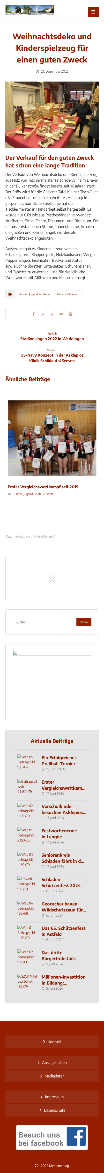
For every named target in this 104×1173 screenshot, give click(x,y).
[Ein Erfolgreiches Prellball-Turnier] (27, 764)
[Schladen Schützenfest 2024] (27, 886)
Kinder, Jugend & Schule (34, 294)
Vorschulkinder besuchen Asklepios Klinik (62, 812)
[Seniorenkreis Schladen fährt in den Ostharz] (27, 861)
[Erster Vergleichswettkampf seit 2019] (27, 788)
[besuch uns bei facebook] (52, 1137)
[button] (93, 12)
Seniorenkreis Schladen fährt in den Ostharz (64, 861)
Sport (49, 494)
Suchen (84, 622)
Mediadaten (55, 1076)
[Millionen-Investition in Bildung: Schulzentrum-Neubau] (27, 983)
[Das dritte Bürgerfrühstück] (27, 959)
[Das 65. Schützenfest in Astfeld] (27, 934)
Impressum (54, 1096)
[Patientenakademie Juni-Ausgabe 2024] (52, 682)
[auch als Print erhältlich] (29, 10)
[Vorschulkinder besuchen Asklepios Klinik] (27, 812)
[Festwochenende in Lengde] (27, 837)
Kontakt (54, 1041)
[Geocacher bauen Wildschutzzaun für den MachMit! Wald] (27, 910)
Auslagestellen (54, 1062)
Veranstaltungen (68, 294)
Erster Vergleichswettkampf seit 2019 (64, 788)
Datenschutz (54, 1110)
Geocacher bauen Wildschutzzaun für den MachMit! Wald (62, 909)
